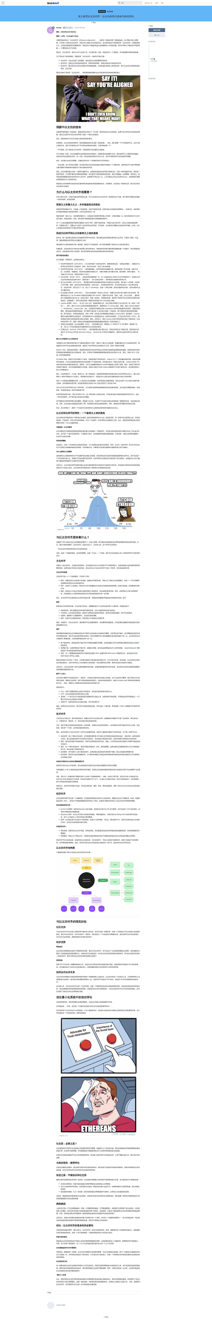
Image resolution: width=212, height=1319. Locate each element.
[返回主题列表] (3, 3)
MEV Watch (65, 656)
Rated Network (130, 648)
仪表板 (109, 643)
